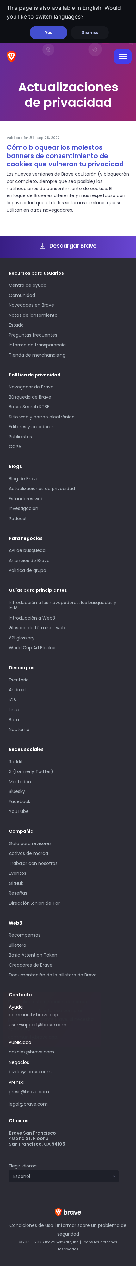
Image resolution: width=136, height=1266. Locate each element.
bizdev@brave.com (30, 1072)
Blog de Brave (24, 479)
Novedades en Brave (31, 305)
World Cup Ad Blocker (32, 648)
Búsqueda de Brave (30, 397)
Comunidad (22, 295)
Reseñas (18, 893)
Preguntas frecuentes (33, 335)
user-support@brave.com (37, 1025)
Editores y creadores (31, 426)
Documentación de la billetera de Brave (53, 975)
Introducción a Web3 (32, 618)
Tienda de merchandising (37, 355)
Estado (16, 325)
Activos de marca (28, 853)
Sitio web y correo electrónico (42, 417)
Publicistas (20, 437)
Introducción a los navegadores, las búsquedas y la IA (62, 605)
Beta (14, 720)
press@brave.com (29, 1092)
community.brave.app (33, 1014)
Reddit (16, 762)
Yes (48, 32)
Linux (14, 709)
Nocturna (20, 729)
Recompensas (24, 935)
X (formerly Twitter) (31, 771)
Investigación (23, 508)
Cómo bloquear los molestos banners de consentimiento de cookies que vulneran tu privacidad (65, 156)
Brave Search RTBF (29, 407)
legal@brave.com (28, 1104)
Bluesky (17, 791)
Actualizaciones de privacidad (42, 488)
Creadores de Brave (31, 965)
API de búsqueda (27, 550)
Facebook (19, 801)
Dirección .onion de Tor (34, 903)
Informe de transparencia (37, 345)
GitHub (16, 883)
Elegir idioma (23, 1166)
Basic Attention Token (33, 955)
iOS (12, 700)
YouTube (19, 811)
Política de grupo (27, 570)
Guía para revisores (30, 843)
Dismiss (89, 32)
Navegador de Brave (31, 387)
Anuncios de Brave (29, 560)
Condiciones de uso (31, 1225)
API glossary (21, 638)
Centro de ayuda (27, 285)
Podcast (18, 518)
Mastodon (20, 781)
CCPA (15, 446)
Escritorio (19, 680)
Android (17, 690)
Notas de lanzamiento (33, 315)
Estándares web (26, 498)
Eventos (17, 873)
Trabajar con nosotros (33, 863)
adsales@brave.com (51, 1051)
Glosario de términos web (37, 628)
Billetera (17, 945)
